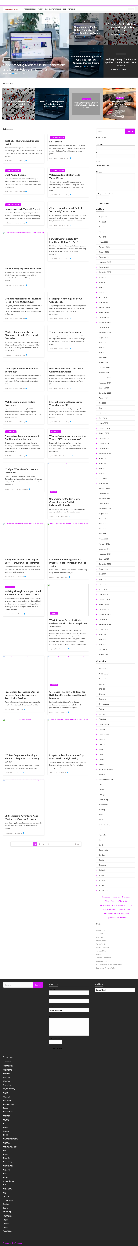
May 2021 (102, 529)
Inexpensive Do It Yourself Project (22, 209)
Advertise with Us (106, 905)
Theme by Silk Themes (12, 1243)
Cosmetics (102, 699)
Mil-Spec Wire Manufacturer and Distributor (21, 471)
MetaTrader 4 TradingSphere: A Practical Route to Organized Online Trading (86, 59)
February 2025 (104, 307)
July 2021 (102, 519)
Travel (101, 885)
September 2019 (105, 624)
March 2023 (103, 423)
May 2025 (102, 292)
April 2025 (103, 297)
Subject (98, 161)
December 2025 (105, 257)
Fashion (102, 729)
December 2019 (105, 609)
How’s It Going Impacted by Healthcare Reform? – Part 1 (63, 240)
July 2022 (102, 463)
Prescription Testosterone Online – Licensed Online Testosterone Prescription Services (23, 695)
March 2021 (103, 539)
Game (101, 754)
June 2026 (102, 227)
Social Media (103, 850)
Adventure (103, 669)
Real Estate (103, 835)
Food (101, 749)
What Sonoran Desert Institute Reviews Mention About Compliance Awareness (68, 623)
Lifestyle (54, 685)
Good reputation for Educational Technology (21, 370)
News (101, 820)
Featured (120, 97)
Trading (102, 875)
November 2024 (105, 322)
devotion (120, 54)
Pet (100, 830)
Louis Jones (7, 73)
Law (100, 784)
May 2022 (102, 473)
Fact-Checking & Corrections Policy (116, 913)
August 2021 (103, 514)
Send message (104, 203)
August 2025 (103, 277)
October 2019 (104, 619)
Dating (7, 59)
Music (101, 815)
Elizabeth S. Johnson (65, 456)
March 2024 (103, 363)
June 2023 (102, 408)
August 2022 (103, 458)
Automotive (11, 431)
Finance (102, 744)
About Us (116, 897)
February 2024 (104, 368)
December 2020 (105, 549)
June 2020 (102, 579)
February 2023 (104, 428)
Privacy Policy (110, 901)
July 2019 (102, 634)
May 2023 (102, 413)
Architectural (103, 674)
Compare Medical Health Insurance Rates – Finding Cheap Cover (23, 300)
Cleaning (102, 694)
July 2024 (102, 343)
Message (99, 172)
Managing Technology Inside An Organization (65, 300)
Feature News (104, 734)
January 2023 (104, 433)
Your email (99, 153)
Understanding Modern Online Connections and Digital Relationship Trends (34, 67)
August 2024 (103, 337)
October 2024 (104, 327)
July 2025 (102, 282)
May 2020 (102, 584)
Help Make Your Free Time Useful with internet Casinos (66, 370)
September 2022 (105, 453)
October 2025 (104, 267)
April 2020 (103, 589)
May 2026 (102, 232)
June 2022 (102, 468)
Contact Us (106, 897)
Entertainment (104, 724)
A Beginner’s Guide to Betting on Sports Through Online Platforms (49, 9)
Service (101, 845)
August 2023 (103, 398)
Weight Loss (103, 890)
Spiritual (102, 855)
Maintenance (103, 805)
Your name (99, 144)
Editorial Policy (124, 909)
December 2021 (105, 494)
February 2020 (104, 599)
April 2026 (103, 237)
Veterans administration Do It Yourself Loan (64, 176)
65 (48, 844)
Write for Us (122, 901)
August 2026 (103, 217)
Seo (100, 840)
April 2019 (103, 649)
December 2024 (105, 317)
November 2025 (105, 262)
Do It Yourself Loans (15, 174)
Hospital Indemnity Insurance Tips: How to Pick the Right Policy (67, 757)
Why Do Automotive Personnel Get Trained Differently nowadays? (67, 437)
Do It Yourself (56, 141)
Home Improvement (57, 137)
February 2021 (104, 544)
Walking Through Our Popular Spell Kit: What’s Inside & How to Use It (120, 62)
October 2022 (104, 448)
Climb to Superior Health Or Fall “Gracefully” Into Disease (65, 210)
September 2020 (105, 564)
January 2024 (104, 373)
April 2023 (103, 418)
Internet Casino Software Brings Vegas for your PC (65, 403)
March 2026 (103, 242)
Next (77, 844)
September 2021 (105, 509)
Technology (103, 870)
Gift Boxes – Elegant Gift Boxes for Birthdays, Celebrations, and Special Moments (67, 695)
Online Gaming (104, 825)
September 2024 (105, 333)
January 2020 (104, 604)
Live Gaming (103, 800)
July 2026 (102, 222)
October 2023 (104, 388)
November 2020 (105, 554)
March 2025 (103, 302)
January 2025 (104, 312)
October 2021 (104, 504)
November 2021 (105, 499)
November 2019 (105, 614)
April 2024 (103, 358)
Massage (102, 810)
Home (130, 905)
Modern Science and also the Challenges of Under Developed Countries (21, 335)
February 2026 (104, 247)
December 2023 (105, 378)
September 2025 (105, 272)
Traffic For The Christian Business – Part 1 (23, 142)
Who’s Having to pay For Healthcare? (23, 268)
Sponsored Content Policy (117, 917)
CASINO (102, 689)
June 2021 (102, 524)
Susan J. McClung (20, 161)
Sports (101, 860)
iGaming (102, 774)
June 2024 (102, 348)
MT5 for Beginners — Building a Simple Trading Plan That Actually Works (22, 758)
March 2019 (103, 655)
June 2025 (102, 287)
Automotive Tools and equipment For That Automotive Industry (22, 437)
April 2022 (103, 478)
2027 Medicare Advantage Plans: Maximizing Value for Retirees (21, 817)
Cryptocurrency (104, 704)
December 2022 (105, 438)
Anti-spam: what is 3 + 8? (57, 1039)
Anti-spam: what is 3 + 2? (104, 194)
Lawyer (101, 789)
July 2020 (102, 574)
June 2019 (102, 639)
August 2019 (103, 629)
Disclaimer (126, 897)
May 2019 (102, 644)
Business (102, 684)
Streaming (102, 865)
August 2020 (103, 569)
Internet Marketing (106, 779)
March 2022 (103, 483)
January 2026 (104, 252)
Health (101, 764)
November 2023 (105, 383)
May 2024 (102, 353)
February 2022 (104, 488)
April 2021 (103, 534)
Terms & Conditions (109, 909)
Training (102, 880)
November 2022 (105, 443)
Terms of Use (120, 905)
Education (102, 719)
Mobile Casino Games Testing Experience (20, 403)
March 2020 (103, 594)
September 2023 (105, 393)
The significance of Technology (65, 332)
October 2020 (104, 559)
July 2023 (102, 403)
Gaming (101, 759)
